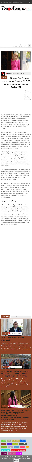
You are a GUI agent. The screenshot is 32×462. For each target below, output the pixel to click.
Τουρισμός (16, 447)
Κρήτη (9, 440)
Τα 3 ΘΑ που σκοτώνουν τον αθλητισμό (12, 338)
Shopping (19, 453)
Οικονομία (23, 440)
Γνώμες (9, 444)
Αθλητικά (10, 447)
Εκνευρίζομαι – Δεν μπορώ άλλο (18, 450)
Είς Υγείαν (4, 447)
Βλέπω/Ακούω (15, 440)
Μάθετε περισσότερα (24, 458)
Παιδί (27, 447)
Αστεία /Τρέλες (12, 453)
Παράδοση (15, 444)
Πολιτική (4, 77)
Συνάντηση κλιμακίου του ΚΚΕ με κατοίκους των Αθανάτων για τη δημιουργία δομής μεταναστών (15, 373)
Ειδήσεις (4, 440)
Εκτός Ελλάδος (23, 444)
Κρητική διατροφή (5, 450)
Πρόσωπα (4, 453)
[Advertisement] (16, 27)
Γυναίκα (22, 447)
